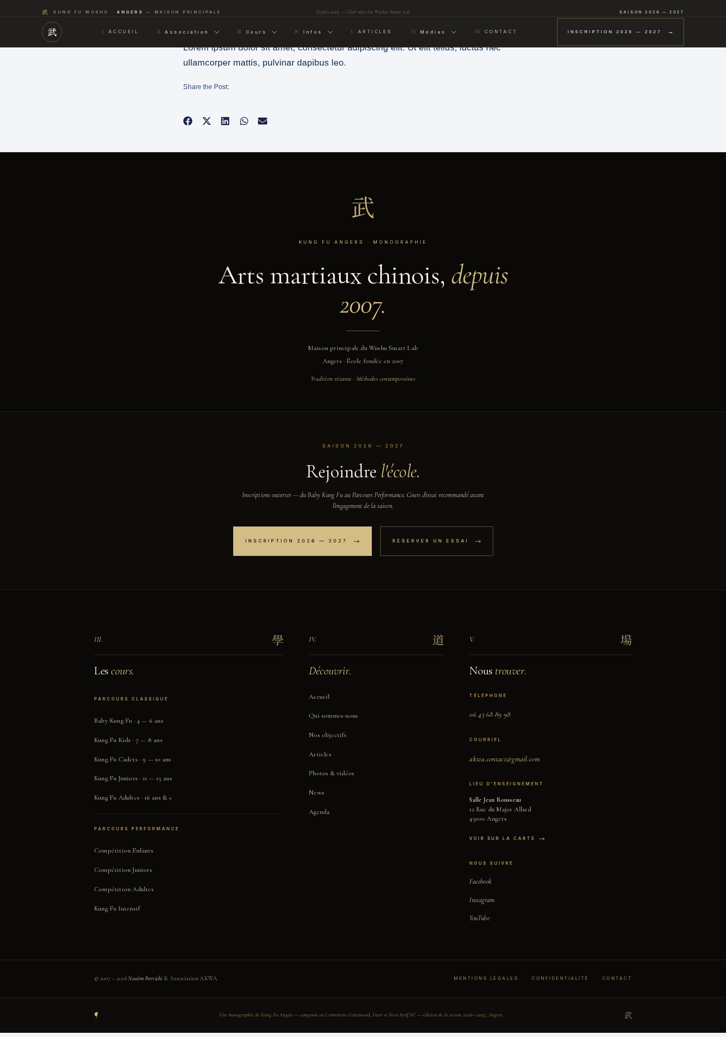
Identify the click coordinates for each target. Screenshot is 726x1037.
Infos (309, 32)
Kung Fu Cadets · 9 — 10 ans (132, 759)
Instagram (482, 900)
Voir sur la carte (507, 838)
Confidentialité (560, 978)
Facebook (480, 881)
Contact (496, 31)
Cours (252, 32)
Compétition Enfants (123, 850)
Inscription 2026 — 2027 (620, 31)
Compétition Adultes (124, 889)
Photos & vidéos (331, 773)
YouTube (479, 918)
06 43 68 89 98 (489, 714)
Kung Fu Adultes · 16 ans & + (133, 797)
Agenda (319, 812)
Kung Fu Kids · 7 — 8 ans (128, 740)
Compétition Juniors (123, 870)
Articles (371, 31)
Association (183, 32)
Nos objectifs (328, 735)
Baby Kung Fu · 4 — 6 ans (128, 720)
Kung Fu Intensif (117, 908)
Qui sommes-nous (333, 715)
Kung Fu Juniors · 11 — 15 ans (133, 778)
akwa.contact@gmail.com (504, 758)
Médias (428, 32)
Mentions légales (486, 978)
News (316, 792)
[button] (188, 121)
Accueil (120, 31)
